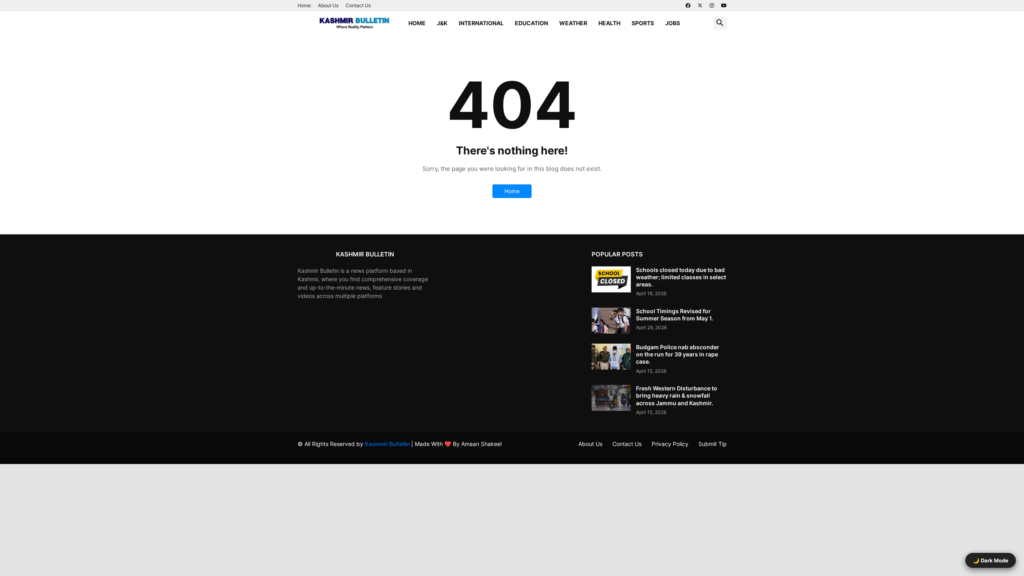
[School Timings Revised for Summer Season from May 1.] (611, 321)
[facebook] (688, 5)
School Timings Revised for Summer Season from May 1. (674, 315)
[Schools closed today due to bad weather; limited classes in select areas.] (611, 279)
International (481, 23)
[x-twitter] (700, 5)
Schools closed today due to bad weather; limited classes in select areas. (681, 277)
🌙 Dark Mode (990, 560)
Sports (643, 23)
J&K (442, 23)
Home (304, 5)
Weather (573, 23)
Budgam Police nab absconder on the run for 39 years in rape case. (677, 354)
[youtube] (724, 5)
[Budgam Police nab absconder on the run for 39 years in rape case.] (611, 357)
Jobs (672, 23)
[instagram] (712, 5)
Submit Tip (712, 443)
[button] (720, 23)
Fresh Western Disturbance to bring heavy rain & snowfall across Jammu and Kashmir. (676, 395)
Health (609, 23)
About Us (328, 5)
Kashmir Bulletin (388, 443)
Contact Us (358, 5)
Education (531, 23)
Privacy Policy (670, 443)
